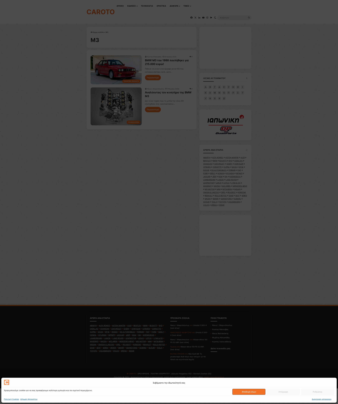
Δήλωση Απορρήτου (28, 399)
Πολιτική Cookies (11, 399)
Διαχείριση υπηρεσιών (321, 399)
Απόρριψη (283, 392)
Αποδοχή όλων (249, 392)
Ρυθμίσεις (317, 392)
